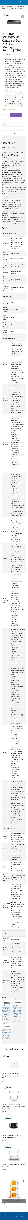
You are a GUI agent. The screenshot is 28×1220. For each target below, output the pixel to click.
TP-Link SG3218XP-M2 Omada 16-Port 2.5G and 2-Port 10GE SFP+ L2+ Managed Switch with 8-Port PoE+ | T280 (18, 1011)
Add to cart (16, 115)
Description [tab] (14, 133)
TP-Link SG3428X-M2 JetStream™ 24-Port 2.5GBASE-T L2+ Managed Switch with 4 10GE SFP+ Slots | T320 (7, 1011)
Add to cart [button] (14, 1071)
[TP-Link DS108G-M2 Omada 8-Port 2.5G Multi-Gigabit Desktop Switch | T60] (7, 1026)
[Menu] (25, 2)
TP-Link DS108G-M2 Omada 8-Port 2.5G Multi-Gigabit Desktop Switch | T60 (7, 1032)
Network (11, 122)
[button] (22, 16)
